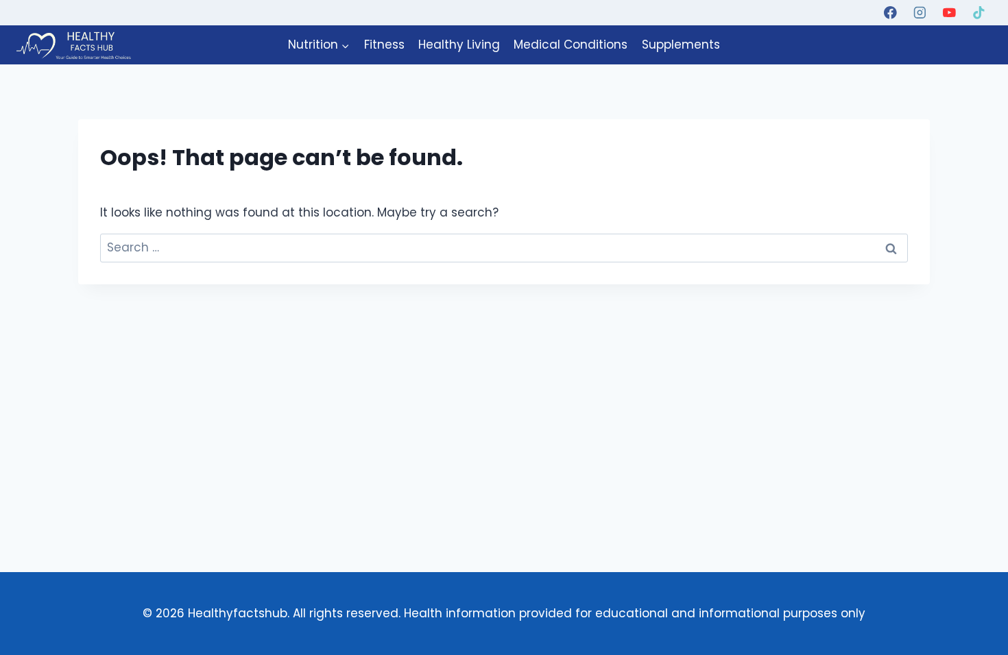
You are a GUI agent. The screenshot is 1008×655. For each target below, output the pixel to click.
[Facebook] (890, 12)
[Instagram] (920, 12)
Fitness (384, 44)
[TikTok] (979, 12)
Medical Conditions (570, 44)
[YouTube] (949, 12)
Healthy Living (459, 44)
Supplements (681, 44)
